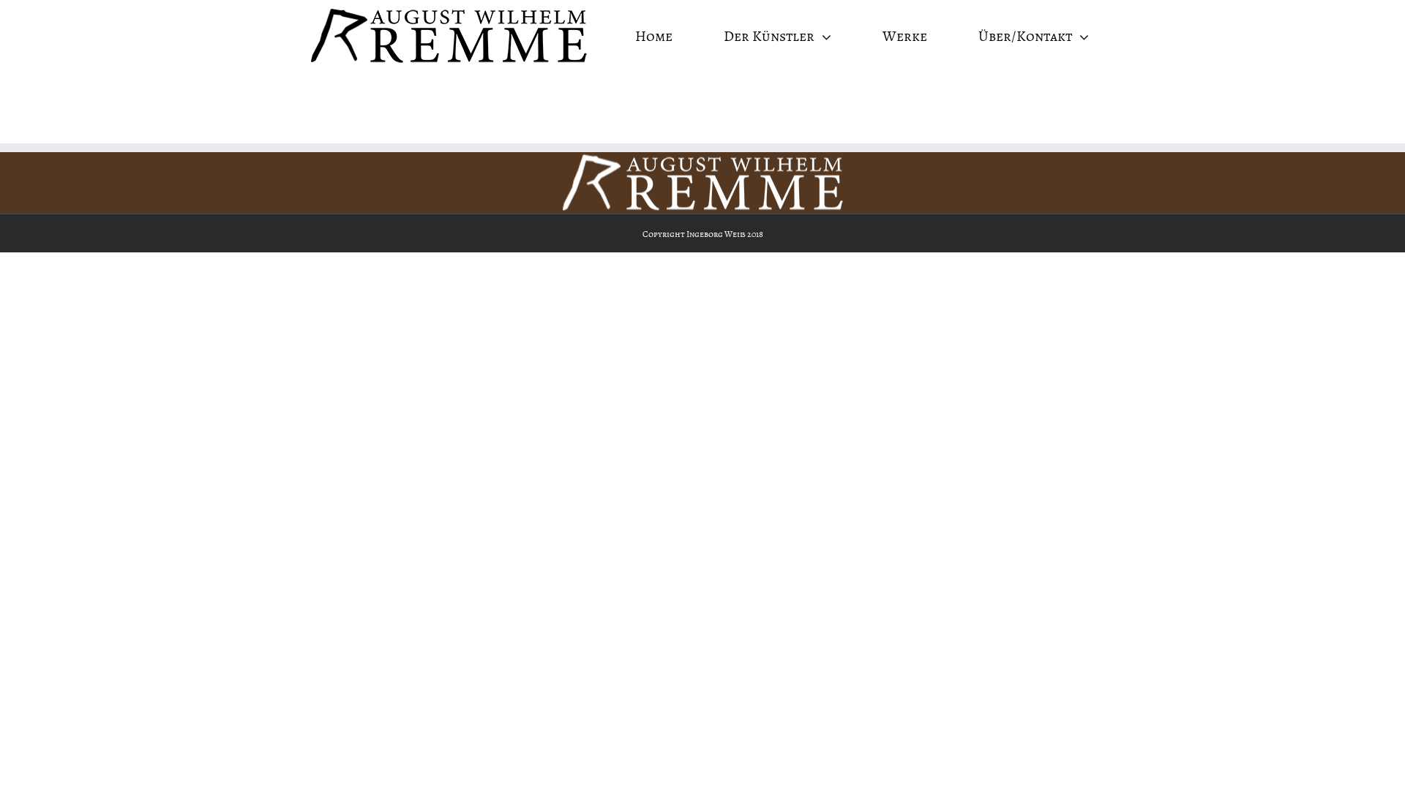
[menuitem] (662, 36)
